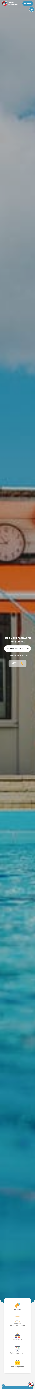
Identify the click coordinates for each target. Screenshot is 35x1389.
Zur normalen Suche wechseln (17, 655)
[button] (3, 1386)
